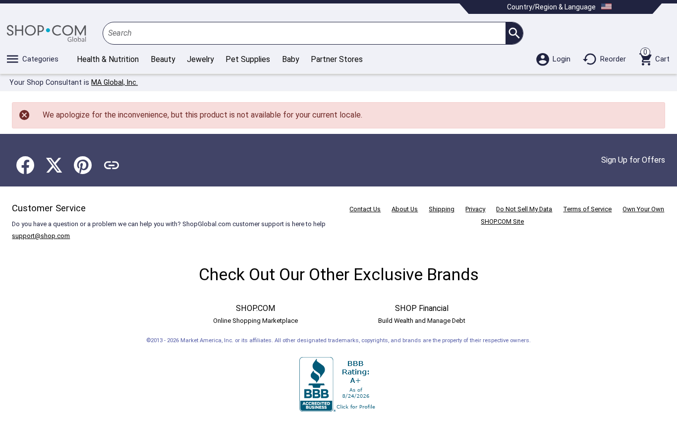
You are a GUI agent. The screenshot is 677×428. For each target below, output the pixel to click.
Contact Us (365, 209)
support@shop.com (41, 236)
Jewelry (200, 59)
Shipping (441, 209)
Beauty (163, 59)
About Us (405, 209)
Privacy (475, 209)
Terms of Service (587, 209)
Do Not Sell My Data (524, 209)
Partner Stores (337, 59)
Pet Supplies (248, 59)
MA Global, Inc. (114, 82)
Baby (290, 59)
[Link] (111, 165)
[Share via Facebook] (25, 165)
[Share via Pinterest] (82, 165)
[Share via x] (54, 165)
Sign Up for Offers (633, 160)
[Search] (514, 33)
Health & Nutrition (108, 59)
